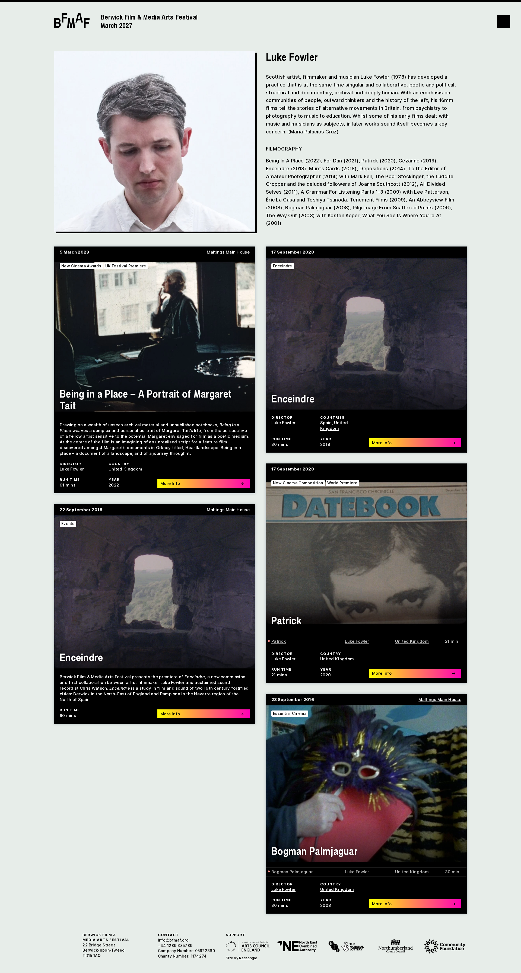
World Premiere (342, 483)
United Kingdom (125, 469)
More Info (202, 483)
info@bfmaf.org (173, 940)
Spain (326, 422)
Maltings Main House (228, 252)
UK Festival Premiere (125, 266)
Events (68, 523)
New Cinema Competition (298, 483)
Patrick (286, 620)
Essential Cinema (290, 713)
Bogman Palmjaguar (314, 850)
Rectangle (248, 958)
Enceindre (282, 266)
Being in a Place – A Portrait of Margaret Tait (145, 399)
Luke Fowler (72, 469)
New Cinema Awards (81, 266)
